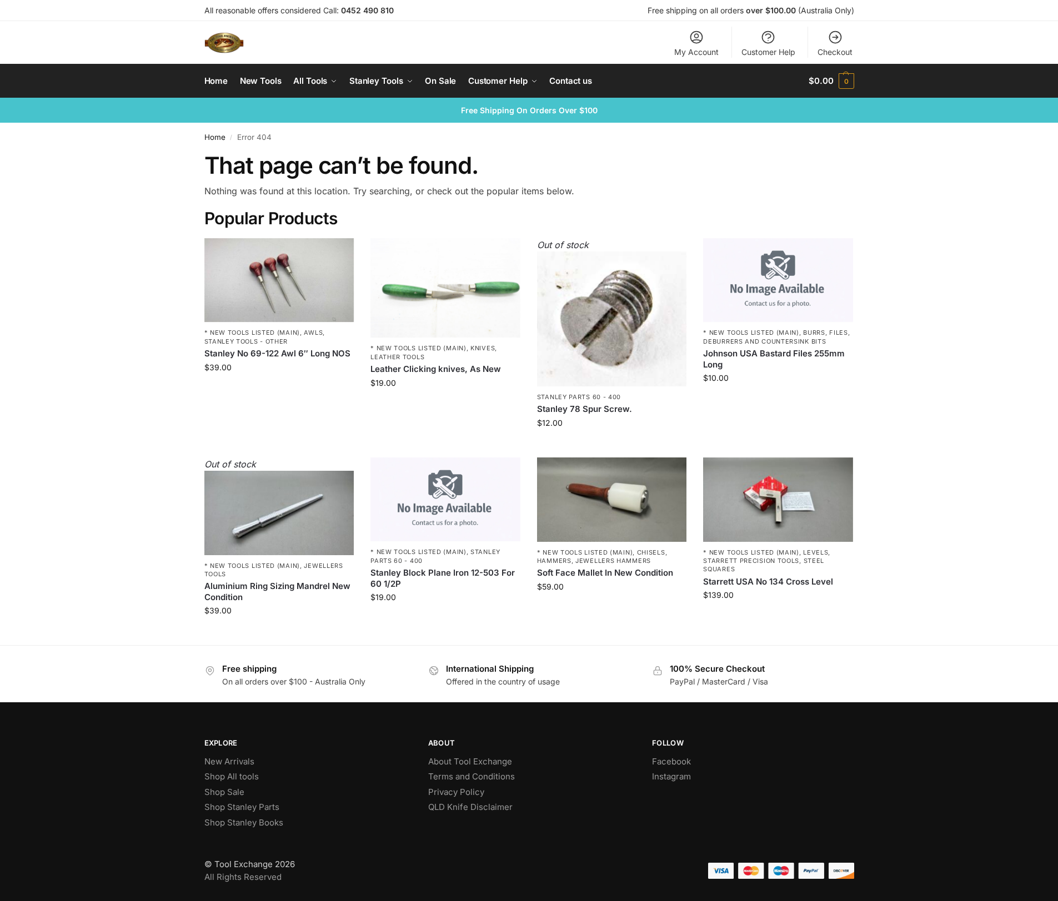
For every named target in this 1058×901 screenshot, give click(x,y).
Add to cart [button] (279, 390)
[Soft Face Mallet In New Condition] (612, 499)
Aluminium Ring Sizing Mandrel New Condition (277, 591)
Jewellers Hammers (613, 561)
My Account (696, 52)
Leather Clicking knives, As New (435, 369)
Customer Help (768, 52)
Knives (482, 348)
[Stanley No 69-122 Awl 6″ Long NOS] (279, 280)
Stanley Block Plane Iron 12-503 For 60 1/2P (442, 578)
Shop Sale (224, 792)
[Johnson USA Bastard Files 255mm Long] (778, 280)
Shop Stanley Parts (241, 807)
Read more (612, 446)
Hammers (554, 561)
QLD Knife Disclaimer (470, 807)
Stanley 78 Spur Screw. (584, 409)
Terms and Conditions (471, 776)
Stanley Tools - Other (246, 341)
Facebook (671, 761)
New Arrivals (229, 761)
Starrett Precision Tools (751, 561)
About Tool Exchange (470, 761)
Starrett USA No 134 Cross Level (768, 581)
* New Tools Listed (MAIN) (252, 332)
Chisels (651, 552)
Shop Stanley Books (243, 822)
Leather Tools (397, 357)
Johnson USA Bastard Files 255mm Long (774, 359)
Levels (815, 552)
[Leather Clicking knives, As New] (445, 288)
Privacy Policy (456, 792)
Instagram (671, 776)
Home (214, 137)
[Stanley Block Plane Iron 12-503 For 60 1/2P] (445, 499)
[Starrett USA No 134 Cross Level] (778, 499)
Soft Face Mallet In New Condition (605, 572)
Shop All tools (231, 776)
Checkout (835, 52)
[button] (831, 81)
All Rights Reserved (243, 877)
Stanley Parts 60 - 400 (579, 397)
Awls (313, 332)
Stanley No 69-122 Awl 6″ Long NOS (277, 353)
